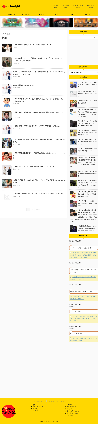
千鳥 (34, 405)
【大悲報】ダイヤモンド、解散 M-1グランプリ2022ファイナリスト (88, 84)
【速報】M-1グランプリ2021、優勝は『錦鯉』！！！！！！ (33, 166)
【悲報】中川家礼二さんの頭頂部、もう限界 (87, 102)
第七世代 (41, 14)
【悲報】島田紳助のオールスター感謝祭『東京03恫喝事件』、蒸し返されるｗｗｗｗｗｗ (87, 228)
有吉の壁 (35, 410)
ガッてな (69, 408)
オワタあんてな (71, 407)
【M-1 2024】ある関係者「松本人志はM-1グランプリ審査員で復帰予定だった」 (87, 194)
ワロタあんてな (26, 14)
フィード (55, 6)
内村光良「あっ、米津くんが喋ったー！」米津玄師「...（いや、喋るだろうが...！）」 (87, 123)
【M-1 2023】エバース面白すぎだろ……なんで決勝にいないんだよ (87, 203)
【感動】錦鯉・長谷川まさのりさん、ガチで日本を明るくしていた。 (36, 126)
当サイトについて (78, 6)
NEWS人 (69, 405)
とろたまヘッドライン (73, 412)
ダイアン (71, 14)
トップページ (60, 401)
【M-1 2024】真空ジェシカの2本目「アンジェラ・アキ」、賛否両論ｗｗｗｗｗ (87, 132)
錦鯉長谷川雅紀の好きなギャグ (23, 85)
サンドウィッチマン (38, 407)
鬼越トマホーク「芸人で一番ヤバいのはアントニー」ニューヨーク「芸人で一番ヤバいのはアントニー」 (87, 183)
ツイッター (65, 6)
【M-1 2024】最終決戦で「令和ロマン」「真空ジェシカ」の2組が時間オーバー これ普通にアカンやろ (87, 113)
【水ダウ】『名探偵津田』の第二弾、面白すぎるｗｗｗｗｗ (87, 149)
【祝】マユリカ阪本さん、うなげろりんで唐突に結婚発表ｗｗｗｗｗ (87, 141)
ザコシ (56, 14)
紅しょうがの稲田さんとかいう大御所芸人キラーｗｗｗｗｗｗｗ (87, 93)
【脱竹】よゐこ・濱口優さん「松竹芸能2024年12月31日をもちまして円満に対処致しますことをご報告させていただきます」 (83, 162)
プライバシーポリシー (39, 401)
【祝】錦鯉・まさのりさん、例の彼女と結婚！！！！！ (32, 44)
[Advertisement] (83, 52)
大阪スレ (87, 14)
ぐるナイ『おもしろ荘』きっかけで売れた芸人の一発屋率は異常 (87, 173)
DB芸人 (35, 408)
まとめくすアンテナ (72, 413)
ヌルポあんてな (10, 14)
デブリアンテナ (71, 410)
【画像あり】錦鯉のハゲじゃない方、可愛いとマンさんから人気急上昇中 (38, 193)
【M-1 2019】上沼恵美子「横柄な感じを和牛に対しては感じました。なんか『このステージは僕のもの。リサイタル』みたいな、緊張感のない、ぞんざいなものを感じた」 (83, 215)
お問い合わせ (91, 6)
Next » (38, 209)
